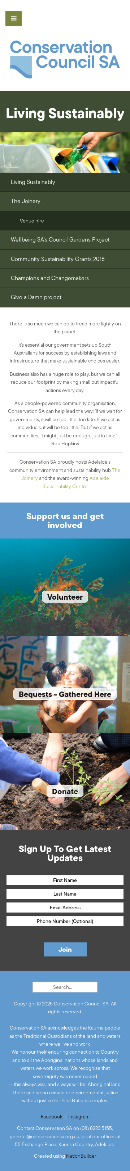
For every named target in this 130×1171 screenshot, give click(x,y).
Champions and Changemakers (50, 278)
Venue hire (32, 220)
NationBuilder (81, 1155)
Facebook (51, 1116)
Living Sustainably (33, 182)
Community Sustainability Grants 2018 (58, 259)
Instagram (79, 1116)
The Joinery (25, 201)
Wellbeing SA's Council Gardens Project (60, 239)
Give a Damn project (36, 297)
